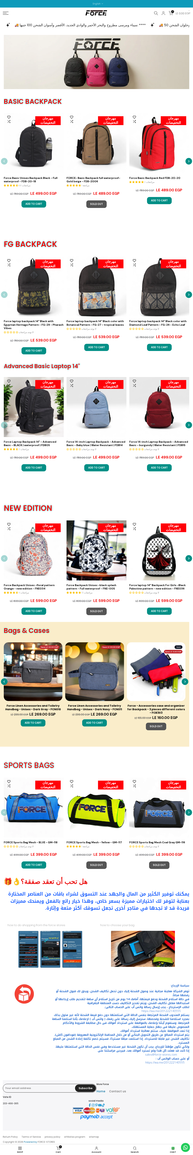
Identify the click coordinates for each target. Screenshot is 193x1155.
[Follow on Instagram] (93, 1105)
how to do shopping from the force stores (36, 925)
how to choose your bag (117, 925)
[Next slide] (188, 161)
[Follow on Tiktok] (103, 1105)
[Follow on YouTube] (100, 1105)
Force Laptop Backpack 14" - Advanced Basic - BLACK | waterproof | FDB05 (30, 443)
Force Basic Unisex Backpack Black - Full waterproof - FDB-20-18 (30, 179)
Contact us (117, 1091)
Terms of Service (31, 1136)
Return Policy (10, 1136)
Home (100, 1091)
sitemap (94, 1136)
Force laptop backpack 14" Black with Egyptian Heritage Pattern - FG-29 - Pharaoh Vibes (34, 324)
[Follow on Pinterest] (96, 1105)
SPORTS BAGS (29, 765)
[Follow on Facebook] (89, 1105)
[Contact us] (185, 1147)
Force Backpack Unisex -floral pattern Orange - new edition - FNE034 (29, 586)
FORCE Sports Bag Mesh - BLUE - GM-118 (30, 842)
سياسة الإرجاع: (180, 985)
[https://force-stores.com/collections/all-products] (96, 62)
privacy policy (52, 1136)
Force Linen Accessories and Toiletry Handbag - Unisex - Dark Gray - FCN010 (33, 707)
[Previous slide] (4, 161)
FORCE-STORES (46, 1141)
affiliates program (74, 1136)
